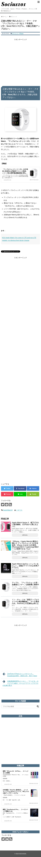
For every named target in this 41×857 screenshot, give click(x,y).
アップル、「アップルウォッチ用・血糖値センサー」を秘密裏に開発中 (25, 584)
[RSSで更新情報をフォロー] (10, 504)
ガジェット (15, 33)
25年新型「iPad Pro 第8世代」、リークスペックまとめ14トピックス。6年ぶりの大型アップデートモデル (16, 791)
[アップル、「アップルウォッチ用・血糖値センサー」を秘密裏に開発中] (6, 587)
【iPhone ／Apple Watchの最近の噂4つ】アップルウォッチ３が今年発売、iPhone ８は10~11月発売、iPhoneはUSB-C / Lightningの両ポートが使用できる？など (25, 545)
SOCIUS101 (22, 853)
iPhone (21, 33)
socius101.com (7, 180)
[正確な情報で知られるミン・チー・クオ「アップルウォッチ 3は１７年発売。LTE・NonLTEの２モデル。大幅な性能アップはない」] (33, 488)
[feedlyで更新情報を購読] (6, 504)
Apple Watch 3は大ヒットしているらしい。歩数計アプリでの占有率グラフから (25, 566)
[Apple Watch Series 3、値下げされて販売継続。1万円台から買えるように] (6, 527)
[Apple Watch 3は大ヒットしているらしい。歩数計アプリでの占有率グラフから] (6, 568)
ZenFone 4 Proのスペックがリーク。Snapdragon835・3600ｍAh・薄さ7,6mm (22, 675)
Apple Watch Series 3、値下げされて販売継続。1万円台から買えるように (25, 524)
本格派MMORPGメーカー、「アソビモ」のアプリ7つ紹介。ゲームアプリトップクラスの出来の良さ (20, 683)
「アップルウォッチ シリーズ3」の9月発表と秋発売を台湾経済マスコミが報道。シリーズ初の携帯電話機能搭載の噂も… (15, 171)
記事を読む (25, 535)
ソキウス (19, 510)
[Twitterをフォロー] (2, 504)
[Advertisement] (20, 61)
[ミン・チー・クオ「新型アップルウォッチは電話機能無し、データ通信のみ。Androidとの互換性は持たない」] (6, 604)
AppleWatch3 (8, 510)
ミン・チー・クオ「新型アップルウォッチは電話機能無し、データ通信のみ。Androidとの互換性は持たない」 (25, 602)
